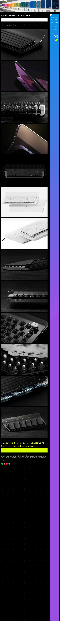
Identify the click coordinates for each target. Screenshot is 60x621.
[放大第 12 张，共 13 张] (46, 376)
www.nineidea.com (8, 27)
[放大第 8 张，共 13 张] (46, 250)
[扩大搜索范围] (46, 15)
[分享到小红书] (7, 464)
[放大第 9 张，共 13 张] (46, 282)
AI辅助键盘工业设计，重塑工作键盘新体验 (15, 16)
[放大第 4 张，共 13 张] (46, 124)
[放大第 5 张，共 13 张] (46, 156)
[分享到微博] (4, 464)
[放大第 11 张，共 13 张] (46, 345)
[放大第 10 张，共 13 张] (46, 313)
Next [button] (59, 5)
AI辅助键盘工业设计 (14, 19)
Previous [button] (0, 5)
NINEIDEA (4, 19)
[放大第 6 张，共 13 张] (46, 187)
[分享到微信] (2, 464)
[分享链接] (9, 464)
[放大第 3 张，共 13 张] (46, 93)
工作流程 (31, 19)
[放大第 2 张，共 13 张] (46, 61)
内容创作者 (27, 19)
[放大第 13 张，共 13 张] (46, 408)
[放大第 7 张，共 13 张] (46, 219)
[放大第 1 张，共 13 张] (46, 30)
